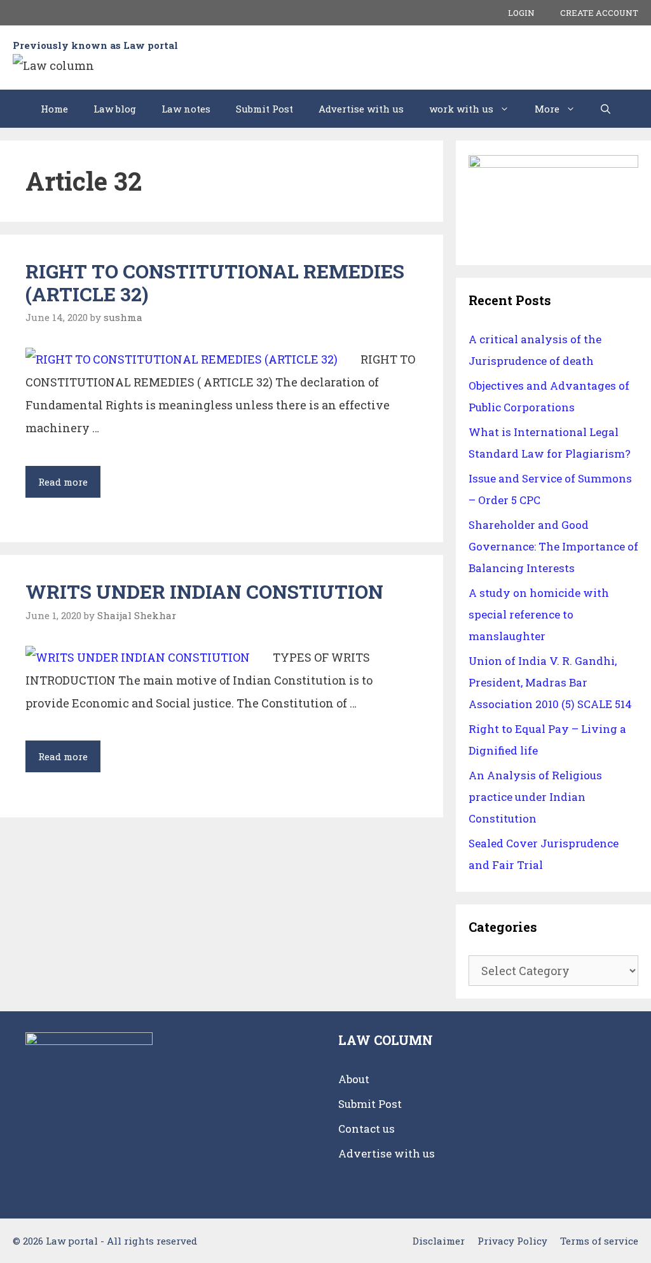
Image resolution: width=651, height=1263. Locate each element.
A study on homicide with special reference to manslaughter (539, 614)
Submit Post (264, 108)
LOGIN (521, 12)
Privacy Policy (512, 1240)
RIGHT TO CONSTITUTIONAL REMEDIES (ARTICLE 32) (214, 282)
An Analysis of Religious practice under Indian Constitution (535, 797)
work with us (461, 108)
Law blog (114, 108)
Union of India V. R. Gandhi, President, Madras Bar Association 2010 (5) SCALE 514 (550, 682)
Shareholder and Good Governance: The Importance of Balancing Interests (553, 546)
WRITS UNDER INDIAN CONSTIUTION (204, 591)
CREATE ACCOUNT (599, 12)
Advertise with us (361, 108)
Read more (69, 486)
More (547, 108)
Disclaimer (439, 1240)
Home (54, 108)
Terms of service (599, 1240)
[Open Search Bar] (605, 109)
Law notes (185, 108)
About (353, 1079)
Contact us (366, 1128)
